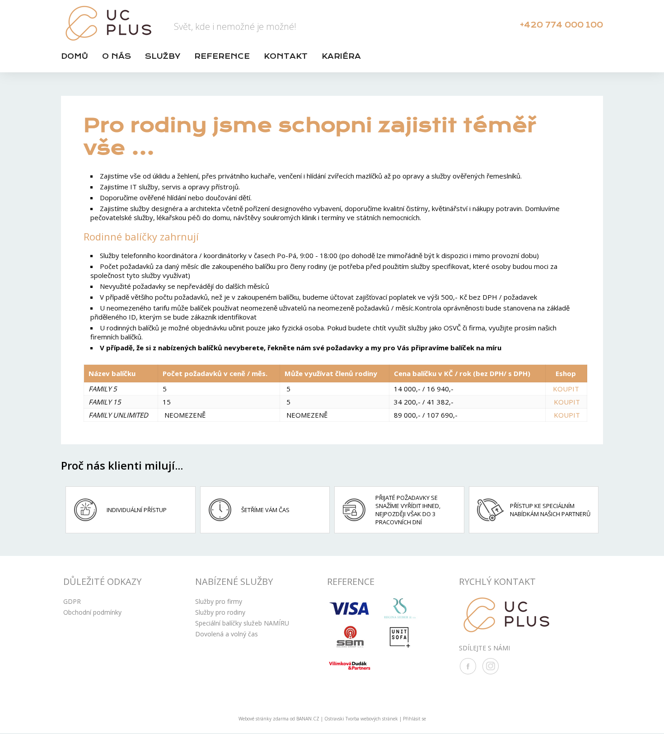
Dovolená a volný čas (226, 634)
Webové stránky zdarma (263, 718)
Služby (162, 56)
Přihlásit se (414, 718)
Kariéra (341, 56)
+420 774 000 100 (561, 24)
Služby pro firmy (218, 601)
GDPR (72, 601)
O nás (116, 56)
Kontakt (286, 56)
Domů (74, 56)
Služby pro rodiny (220, 612)
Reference (222, 56)
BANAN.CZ (307, 718)
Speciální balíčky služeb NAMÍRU (242, 623)
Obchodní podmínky (92, 612)
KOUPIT (566, 388)
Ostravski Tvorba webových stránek (361, 718)
